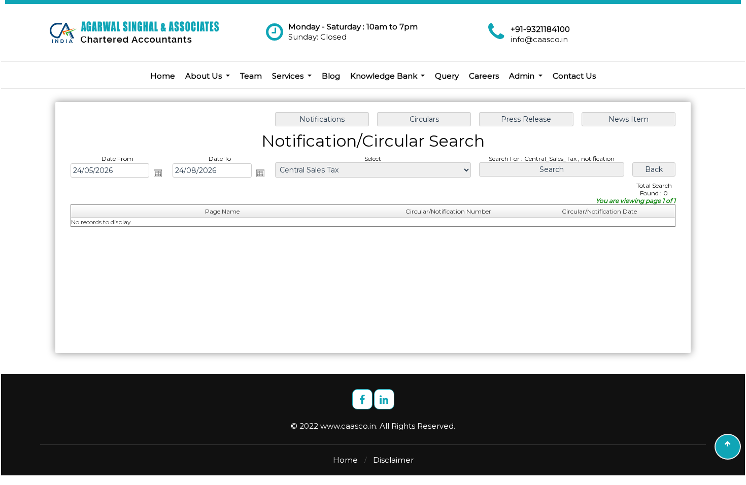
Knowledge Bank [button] (384, 76)
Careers (484, 76)
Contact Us (574, 76)
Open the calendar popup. (157, 173)
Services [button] (289, 76)
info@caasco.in (539, 39)
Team (251, 76)
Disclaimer (393, 460)
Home (162, 76)
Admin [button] (522, 76)
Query (447, 76)
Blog (331, 76)
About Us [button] (204, 76)
